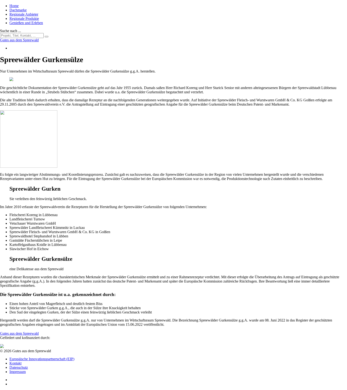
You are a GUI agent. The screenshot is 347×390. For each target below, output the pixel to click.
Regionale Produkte (24, 19)
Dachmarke (18, 10)
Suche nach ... (10, 31)
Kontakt (15, 363)
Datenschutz (18, 367)
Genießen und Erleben (26, 23)
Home (14, 6)
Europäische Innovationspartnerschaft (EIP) (41, 359)
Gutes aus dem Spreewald (19, 333)
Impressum (17, 372)
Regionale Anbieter (23, 14)
